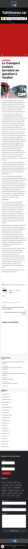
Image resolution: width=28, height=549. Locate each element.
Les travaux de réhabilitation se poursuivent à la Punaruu (14, 312)
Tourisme (4, 446)
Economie (4, 409)
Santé (3, 436)
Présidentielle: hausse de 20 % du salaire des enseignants (12, 368)
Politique (4, 433)
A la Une (4, 394)
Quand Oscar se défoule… (8, 379)
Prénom (3, 460)
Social (3, 438)
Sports (3, 443)
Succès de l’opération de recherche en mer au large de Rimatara (13, 374)
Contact (16, 3)
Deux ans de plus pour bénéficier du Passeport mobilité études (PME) (13, 307)
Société (8, 60)
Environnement (5, 415)
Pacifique (4, 430)
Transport (18, 302)
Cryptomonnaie (5, 402)
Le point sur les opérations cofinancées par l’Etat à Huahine (13, 362)
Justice (3, 425)
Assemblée (6, 302)
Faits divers (4, 420)
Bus (10, 302)
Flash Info (4, 423)
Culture (3, 404)
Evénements (5, 417)
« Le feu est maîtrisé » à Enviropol (9, 383)
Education (4, 60)
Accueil (11, 3)
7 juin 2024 (5, 80)
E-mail (3, 466)
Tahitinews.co (14, 12)
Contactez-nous (14, 530)
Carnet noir (4, 396)
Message (4, 513)
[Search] (25, 54)
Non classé (4, 428)
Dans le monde (5, 407)
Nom (5, 500)
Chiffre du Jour (5, 399)
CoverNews (20, 545)
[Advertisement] (14, 38)
